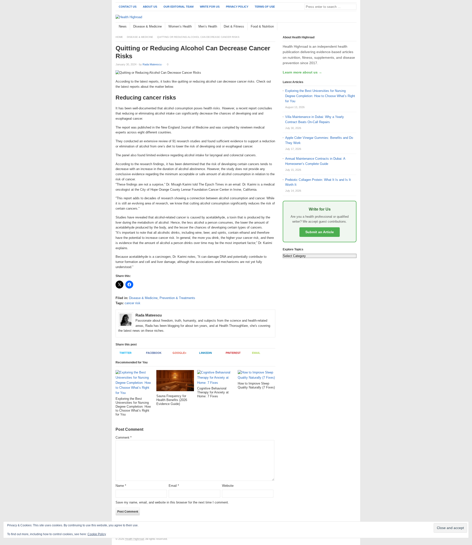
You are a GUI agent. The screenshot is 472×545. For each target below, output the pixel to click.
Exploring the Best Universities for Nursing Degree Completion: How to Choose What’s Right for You (320, 96)
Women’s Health (180, 26)
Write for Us (210, 6)
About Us (150, 6)
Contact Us (127, 6)
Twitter (125, 352)
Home (119, 37)
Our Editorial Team (178, 6)
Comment (124, 437)
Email (256, 352)
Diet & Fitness (234, 26)
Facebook (154, 352)
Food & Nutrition (262, 26)
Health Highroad (134, 538)
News (123, 26)
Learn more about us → (302, 72)
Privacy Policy (237, 6)
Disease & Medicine (147, 26)
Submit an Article (319, 232)
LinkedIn (205, 352)
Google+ (179, 352)
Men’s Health (207, 26)
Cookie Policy (97, 534)
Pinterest (233, 352)
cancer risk (132, 303)
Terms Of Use (265, 6)
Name (121, 486)
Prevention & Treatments (177, 298)
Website (228, 486)
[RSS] (353, 27)
